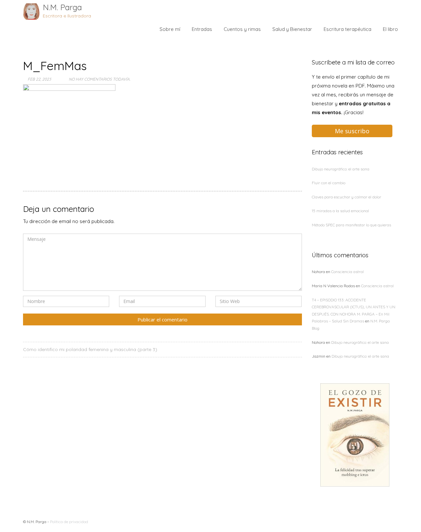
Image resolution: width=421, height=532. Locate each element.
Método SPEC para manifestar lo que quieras (351, 224)
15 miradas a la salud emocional (340, 210)
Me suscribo (352, 131)
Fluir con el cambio (328, 182)
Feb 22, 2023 (39, 79)
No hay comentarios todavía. (99, 79)
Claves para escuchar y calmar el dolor (346, 196)
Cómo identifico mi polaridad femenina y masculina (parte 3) (90, 349)
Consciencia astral (347, 271)
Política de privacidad (69, 521)
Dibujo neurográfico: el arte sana (340, 168)
